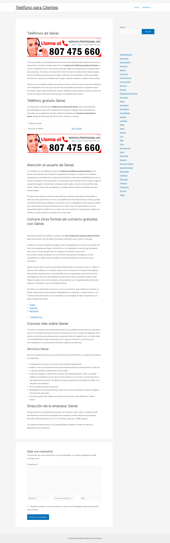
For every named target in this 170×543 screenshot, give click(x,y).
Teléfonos (146, 7)
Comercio (124, 74)
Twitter (32, 305)
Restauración (125, 148)
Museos (123, 133)
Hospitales (124, 105)
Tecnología (124, 171)
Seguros (123, 160)
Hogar (122, 101)
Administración (126, 55)
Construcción (125, 82)
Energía (123, 90)
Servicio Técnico (126, 164)
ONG (122, 140)
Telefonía (123, 175)
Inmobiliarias (125, 113)
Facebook (33, 308)
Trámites (123, 183)
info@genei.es (36, 317)
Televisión (124, 179)
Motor (122, 129)
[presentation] (151, 7)
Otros (122, 144)
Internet (123, 117)
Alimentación (125, 62)
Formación (124, 97)
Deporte (123, 86)
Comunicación (125, 78)
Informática (124, 109)
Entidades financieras (128, 93)
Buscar (122, 27)
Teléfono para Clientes (37, 7)
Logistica (123, 121)
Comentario (32, 464)
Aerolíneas (124, 58)
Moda (122, 125)
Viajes (122, 195)
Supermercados (126, 168)
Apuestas (123, 66)
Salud (122, 152)
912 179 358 (77, 128)
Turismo (123, 191)
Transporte (124, 187)
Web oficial (33, 311)
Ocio (121, 136)
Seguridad (124, 156)
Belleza (123, 70)
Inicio (136, 7)
